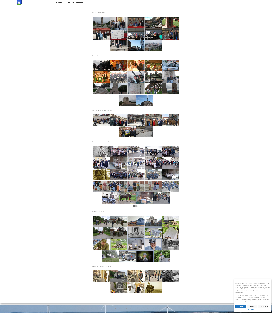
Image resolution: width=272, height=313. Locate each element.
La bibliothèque (170, 4)
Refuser (252, 306)
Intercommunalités (206, 4)
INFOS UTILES (219, 4)
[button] (269, 280)
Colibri (155, 309)
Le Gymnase (181, 4)
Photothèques (193, 4)
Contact (239, 4)
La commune (146, 4)
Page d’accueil (251, 309)
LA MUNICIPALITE (157, 4)
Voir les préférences (263, 306)
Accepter (241, 306)
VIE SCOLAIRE (230, 4)
